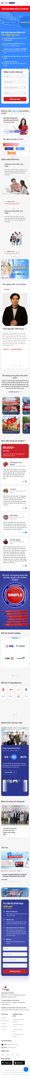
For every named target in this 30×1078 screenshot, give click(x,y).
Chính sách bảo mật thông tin (18, 1020)
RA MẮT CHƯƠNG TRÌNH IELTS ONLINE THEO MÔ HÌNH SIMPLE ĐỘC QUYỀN (14, 875)
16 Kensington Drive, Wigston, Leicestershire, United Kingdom (13, 1003)
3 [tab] (17, 157)
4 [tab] (17, 366)
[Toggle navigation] (27, 3)
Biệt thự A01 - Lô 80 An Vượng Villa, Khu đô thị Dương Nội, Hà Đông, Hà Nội (13, 996)
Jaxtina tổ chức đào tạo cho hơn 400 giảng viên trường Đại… (10, 831)
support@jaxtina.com (13, 1044)
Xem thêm (7, 289)
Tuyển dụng (4, 1026)
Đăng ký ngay (15, 99)
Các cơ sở (4, 1023)
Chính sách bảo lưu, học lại (18, 1025)
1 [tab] (13, 157)
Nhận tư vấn (11, 201)
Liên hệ (3, 1029)
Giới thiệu (3, 1018)
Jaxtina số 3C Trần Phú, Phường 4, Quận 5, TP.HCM (15, 1010)
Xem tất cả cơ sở (13, 392)
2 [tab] (15, 157)
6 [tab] (21, 838)
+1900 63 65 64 (12, 1047)
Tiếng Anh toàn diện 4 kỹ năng (13, 165)
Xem (23, 481)
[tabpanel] (15, 135)
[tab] (15, 595)
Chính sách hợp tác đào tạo (18, 1035)
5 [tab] (20, 366)
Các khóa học (5, 1020)
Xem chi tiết (8, 754)
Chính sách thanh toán (17, 1030)
